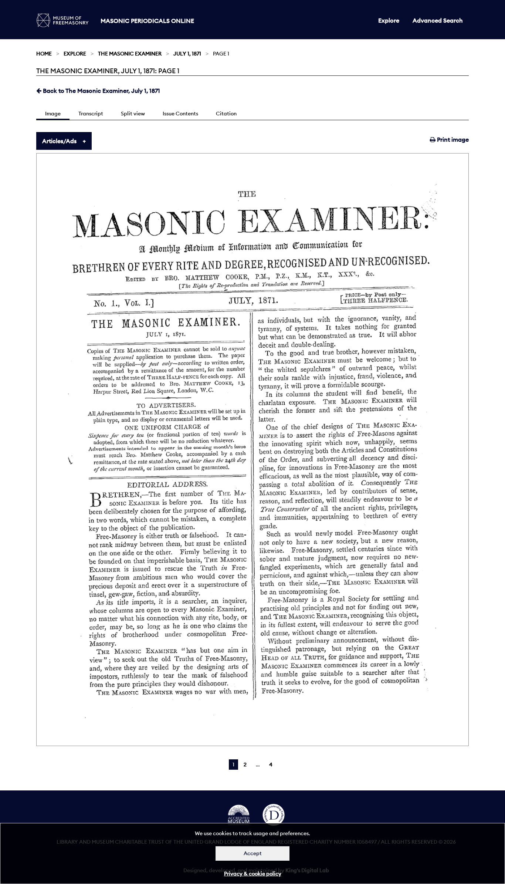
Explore (388, 20)
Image (53, 113)
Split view (133, 113)
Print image (452, 139)
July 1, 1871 (187, 53)
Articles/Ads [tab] (59, 141)
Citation (226, 113)
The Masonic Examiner (130, 53)
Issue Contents (180, 113)
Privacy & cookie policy (252, 873)
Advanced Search (438, 20)
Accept (253, 853)
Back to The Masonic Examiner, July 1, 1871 (100, 90)
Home (44, 53)
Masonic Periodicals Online (147, 20)
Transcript (90, 113)
